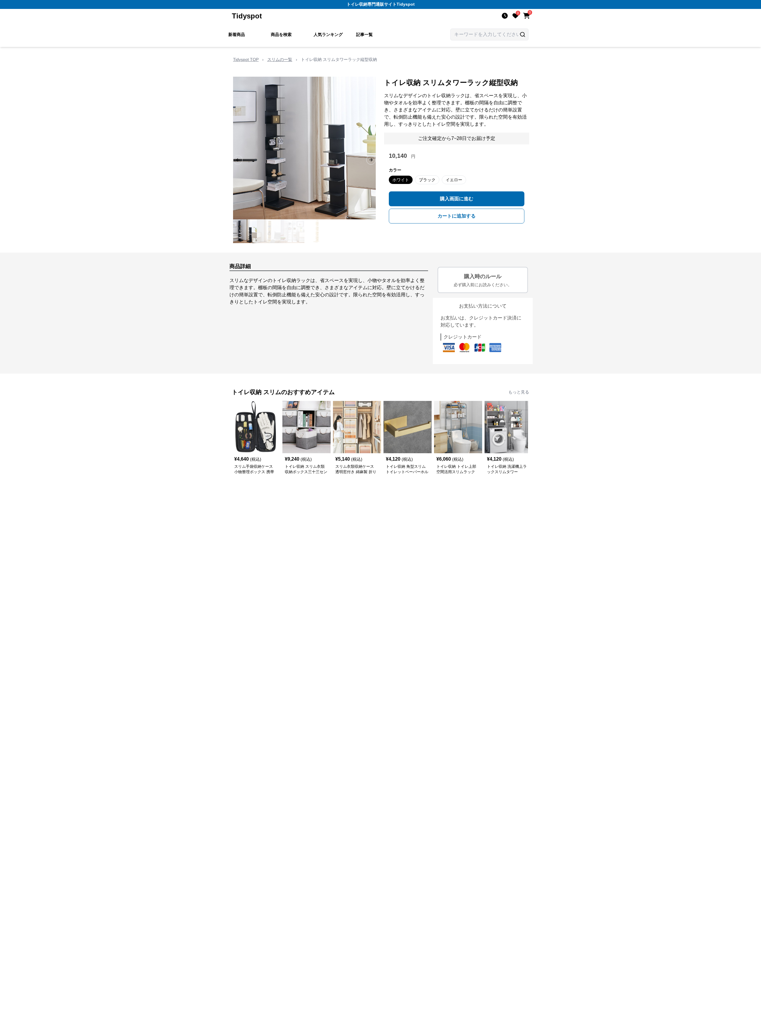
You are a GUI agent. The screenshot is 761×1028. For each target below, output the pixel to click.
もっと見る (518, 392)
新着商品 (236, 34)
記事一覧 (364, 34)
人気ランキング (328, 34)
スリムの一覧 (279, 59)
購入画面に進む (456, 198)
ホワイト (400, 179)
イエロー (454, 179)
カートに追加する (457, 215)
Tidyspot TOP (246, 59)
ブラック (427, 179)
